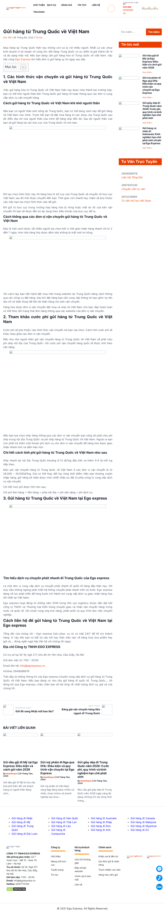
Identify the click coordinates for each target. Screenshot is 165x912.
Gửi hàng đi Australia (103, 818)
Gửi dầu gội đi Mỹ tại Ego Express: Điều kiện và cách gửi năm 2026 (20, 766)
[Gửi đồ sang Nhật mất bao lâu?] (8, 710)
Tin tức (39, 37)
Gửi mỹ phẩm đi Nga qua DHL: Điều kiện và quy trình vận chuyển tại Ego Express (57, 768)
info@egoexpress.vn (24, 880)
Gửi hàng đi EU (140, 829)
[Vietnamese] (156, 8)
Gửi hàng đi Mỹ (21, 822)
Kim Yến (7, 37)
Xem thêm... (147, 72)
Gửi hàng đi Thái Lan (64, 822)
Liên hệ (78, 884)
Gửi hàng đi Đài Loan (24, 833)
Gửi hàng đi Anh (101, 829)
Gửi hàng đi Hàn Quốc (64, 818)
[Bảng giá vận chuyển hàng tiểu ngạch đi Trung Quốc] (107, 710)
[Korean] (151, 8)
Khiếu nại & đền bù (108, 856)
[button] (111, 8)
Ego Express (22, 59)
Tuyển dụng (57, 869)
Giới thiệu (56, 856)
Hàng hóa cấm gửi (108, 874)
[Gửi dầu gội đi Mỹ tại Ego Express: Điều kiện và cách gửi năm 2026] (20, 735)
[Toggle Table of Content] (21, 67)
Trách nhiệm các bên (109, 869)
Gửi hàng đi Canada (143, 818)
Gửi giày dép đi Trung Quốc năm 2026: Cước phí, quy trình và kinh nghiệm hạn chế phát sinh (93, 769)
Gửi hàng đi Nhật (22, 818)
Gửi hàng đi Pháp (101, 822)
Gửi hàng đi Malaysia (143, 822)
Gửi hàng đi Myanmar (144, 826)
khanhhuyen (11, 773)
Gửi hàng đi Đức (101, 826)
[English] (145, 8)
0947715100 (22, 884)
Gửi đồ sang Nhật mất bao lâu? (34, 711)
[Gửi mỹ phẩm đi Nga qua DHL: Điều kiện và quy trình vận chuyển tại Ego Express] (57, 735)
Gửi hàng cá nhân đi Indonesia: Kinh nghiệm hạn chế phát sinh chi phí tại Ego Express (151, 136)
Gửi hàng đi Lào (61, 826)
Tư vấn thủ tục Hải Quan (136, 200)
